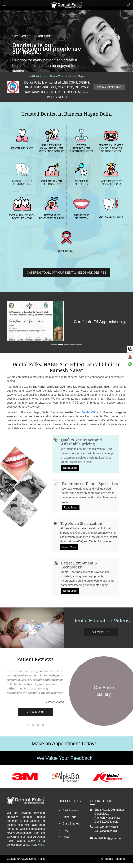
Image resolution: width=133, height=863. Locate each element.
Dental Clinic (90, 412)
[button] (8, 322)
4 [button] (43, 725)
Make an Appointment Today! (64, 743)
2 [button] (32, 725)
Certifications (71, 810)
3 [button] (38, 725)
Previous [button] (4, 696)
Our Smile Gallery (104, 691)
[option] (35, 696)
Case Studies (71, 823)
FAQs (66, 836)
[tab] (86, 454)
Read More (70, 467)
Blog (65, 830)
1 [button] (27, 725)
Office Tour (69, 816)
